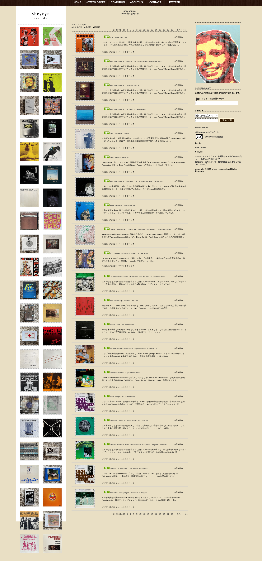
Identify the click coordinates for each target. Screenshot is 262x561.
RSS (197, 147)
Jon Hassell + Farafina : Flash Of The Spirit (129, 253)
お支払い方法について (210, 159)
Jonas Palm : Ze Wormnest (122, 325)
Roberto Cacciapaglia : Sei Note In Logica (128, 492)
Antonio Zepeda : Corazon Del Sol (125, 85)
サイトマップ (201, 164)
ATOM (203, 147)
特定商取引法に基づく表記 (229, 162)
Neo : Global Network (119, 157)
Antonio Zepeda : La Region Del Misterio (128, 109)
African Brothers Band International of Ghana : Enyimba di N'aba (138, 445)
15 (160, 30)
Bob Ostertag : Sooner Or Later (124, 301)
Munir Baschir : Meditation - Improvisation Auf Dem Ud (133, 349)
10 (140, 30)
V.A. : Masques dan (118, 37)
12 (148, 30)
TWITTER (174, 2)
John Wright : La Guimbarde (122, 397)
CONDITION (118, 2)
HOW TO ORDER (95, 2)
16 (164, 30)
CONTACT (155, 2)
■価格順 (87, 27)
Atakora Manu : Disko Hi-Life (122, 205)
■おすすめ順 (77, 27)
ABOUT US (136, 2)
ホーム (74, 24)
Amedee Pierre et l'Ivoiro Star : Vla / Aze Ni (129, 421)
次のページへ (182, 30)
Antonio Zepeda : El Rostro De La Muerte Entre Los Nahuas (136, 181)
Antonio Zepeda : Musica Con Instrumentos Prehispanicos (135, 61)
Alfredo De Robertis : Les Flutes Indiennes (128, 468)
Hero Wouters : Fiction (119, 133)
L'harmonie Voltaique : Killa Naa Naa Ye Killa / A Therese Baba (137, 277)
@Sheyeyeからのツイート (207, 132)
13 (152, 30)
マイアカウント (209, 156)
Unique (83, 24)
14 (156, 30)
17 (168, 30)
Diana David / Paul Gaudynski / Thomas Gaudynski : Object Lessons (140, 229)
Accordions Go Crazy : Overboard (125, 373)
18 (172, 30)
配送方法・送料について (205, 162)
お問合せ (222, 156)
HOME (77, 2)
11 (144, 30)
